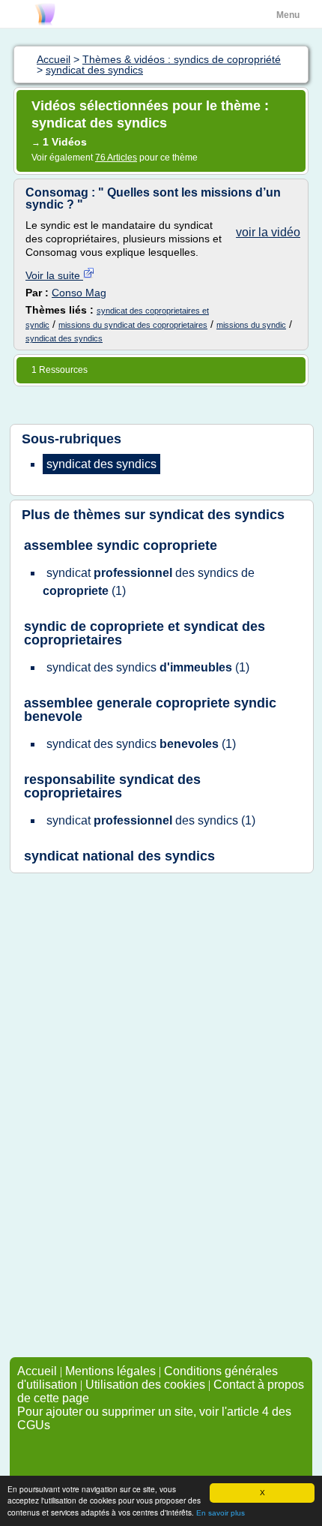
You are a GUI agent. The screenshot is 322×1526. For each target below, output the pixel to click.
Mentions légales (110, 1371)
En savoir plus (220, 1513)
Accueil (37, 1371)
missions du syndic (251, 324)
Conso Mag (79, 293)
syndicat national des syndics (119, 856)
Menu (288, 15)
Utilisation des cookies (145, 1384)
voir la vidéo (268, 232)
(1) (149, 581)
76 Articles (116, 157)
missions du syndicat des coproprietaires (132, 324)
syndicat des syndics (64, 338)
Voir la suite (54, 275)
